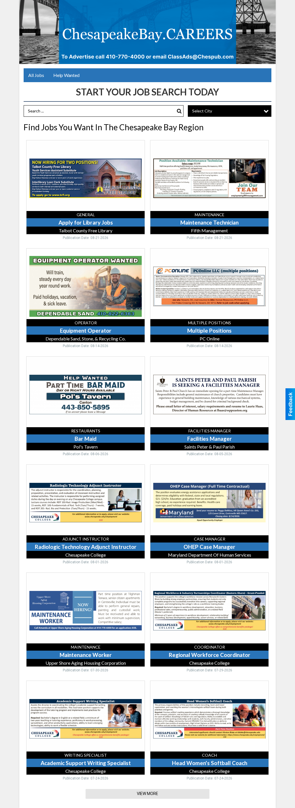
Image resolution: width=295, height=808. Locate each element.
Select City (202, 110)
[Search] (179, 111)
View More (147, 793)
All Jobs (36, 75)
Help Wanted (66, 75)
